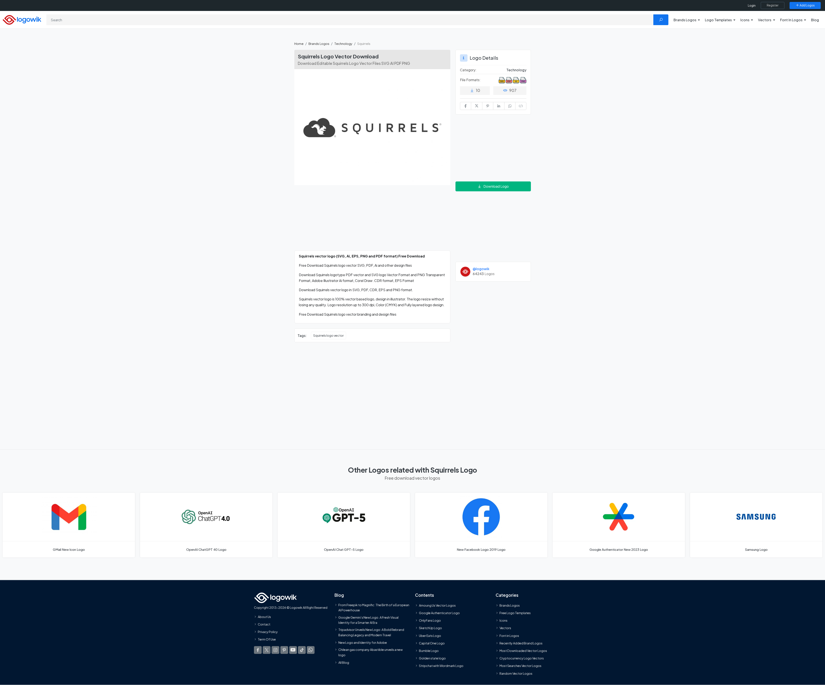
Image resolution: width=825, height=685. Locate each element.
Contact (264, 624)
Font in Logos (509, 636)
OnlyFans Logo (430, 621)
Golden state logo (432, 658)
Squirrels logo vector (328, 335)
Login (752, 5)
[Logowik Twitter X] (266, 650)
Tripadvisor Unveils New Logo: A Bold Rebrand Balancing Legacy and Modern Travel (371, 632)
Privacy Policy (268, 632)
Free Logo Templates (515, 613)
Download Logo (496, 186)
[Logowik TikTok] (302, 650)
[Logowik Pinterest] (284, 650)
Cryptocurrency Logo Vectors (522, 658)
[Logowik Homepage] (22, 19)
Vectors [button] (764, 20)
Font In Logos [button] (791, 20)
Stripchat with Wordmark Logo (441, 666)
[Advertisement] (372, 220)
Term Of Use (267, 639)
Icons (503, 621)
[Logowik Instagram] (275, 650)
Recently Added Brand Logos (521, 643)
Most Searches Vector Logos (520, 666)
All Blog (343, 662)
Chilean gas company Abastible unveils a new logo (370, 652)
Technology (343, 43)
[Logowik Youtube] (293, 650)
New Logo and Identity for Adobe (362, 642)
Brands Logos (319, 43)
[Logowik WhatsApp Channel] (311, 650)
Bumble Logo (429, 651)
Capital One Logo (432, 643)
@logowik (481, 268)
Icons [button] (744, 20)
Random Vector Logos (516, 673)
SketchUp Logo (430, 628)
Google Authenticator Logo (439, 613)
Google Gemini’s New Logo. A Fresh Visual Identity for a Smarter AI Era (368, 619)
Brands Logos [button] (685, 20)
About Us (264, 617)
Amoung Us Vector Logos (437, 605)
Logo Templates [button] (718, 20)
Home (299, 43)
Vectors (505, 628)
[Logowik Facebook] (258, 650)
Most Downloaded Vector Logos (523, 651)
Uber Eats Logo (430, 636)
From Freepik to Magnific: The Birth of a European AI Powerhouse (373, 607)
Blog (815, 20)
